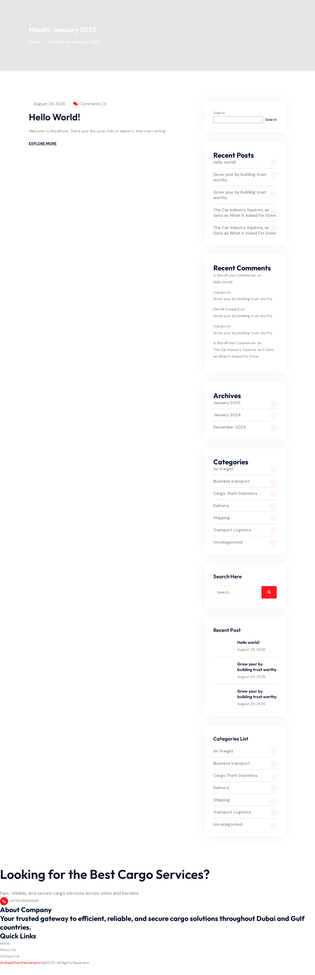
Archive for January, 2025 (74, 42)
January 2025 (227, 402)
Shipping (221, 518)
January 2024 (227, 415)
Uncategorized (227, 542)
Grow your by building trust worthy (239, 177)
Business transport (231, 481)
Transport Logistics (232, 530)
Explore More (42, 143)
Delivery (221, 505)
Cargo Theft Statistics (235, 493)
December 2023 (229, 427)
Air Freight (223, 469)
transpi (219, 292)
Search (219, 112)
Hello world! (54, 117)
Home (35, 42)
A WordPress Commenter (234, 275)
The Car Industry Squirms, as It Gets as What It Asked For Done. (245, 212)
